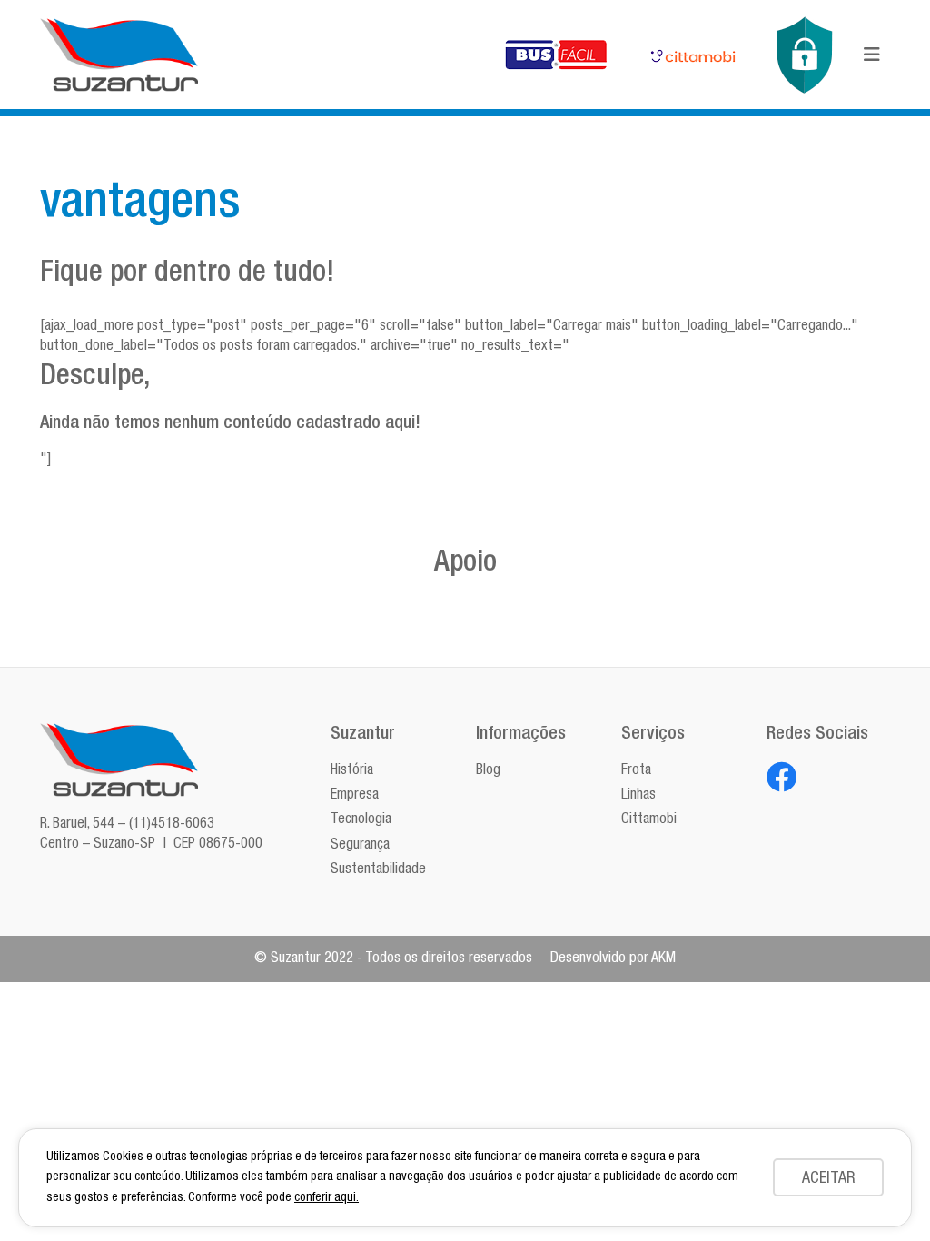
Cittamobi (649, 820)
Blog (488, 771)
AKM (663, 959)
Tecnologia (361, 820)
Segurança (360, 846)
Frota (636, 771)
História (352, 771)
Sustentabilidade (378, 870)
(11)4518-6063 (171, 825)
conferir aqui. (326, 1198)
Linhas (638, 796)
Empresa (355, 796)
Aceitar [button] (828, 1179)
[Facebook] (782, 776)
